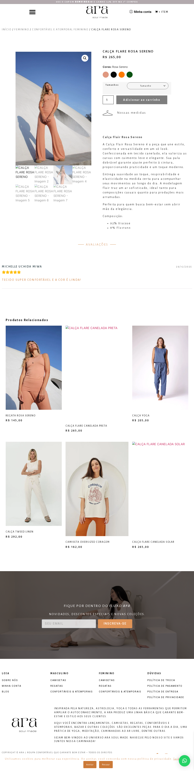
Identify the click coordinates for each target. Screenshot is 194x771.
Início (7, 29)
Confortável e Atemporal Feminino (60, 29)
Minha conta (142, 12)
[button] (32, 12)
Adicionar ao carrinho (141, 99)
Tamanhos (112, 85)
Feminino (21, 29)
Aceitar (90, 764)
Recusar (106, 764)
